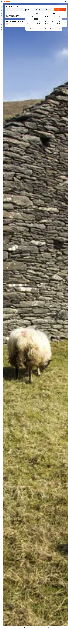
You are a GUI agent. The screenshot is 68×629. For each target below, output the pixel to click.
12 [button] (47, 23)
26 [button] (42, 26)
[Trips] (1, 25)
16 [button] (57, 23)
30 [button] (34, 28)
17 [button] (37, 23)
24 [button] (37, 26)
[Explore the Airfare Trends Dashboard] (1, 16)
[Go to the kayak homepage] (7, 1)
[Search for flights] (1, 5)
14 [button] (30, 23)
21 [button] (30, 26)
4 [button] (39, 18)
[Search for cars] (1, 9)
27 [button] (27, 28)
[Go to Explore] (1, 20)
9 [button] (57, 21)
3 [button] (37, 18)
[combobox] (16, 9)
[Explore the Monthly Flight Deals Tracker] (1, 18)
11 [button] (39, 21)
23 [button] (34, 26)
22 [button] (32, 26)
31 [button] (59, 28)
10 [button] (37, 21)
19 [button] (47, 26)
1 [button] (32, 18)
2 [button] (57, 18)
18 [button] (39, 23)
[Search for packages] (1, 11)
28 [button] (30, 28)
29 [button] (32, 28)
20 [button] (27, 26)
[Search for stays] (1, 7)
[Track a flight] (1, 22)
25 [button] (39, 26)
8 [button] (32, 21)
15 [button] (32, 23)
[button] (2, 1)
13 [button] (27, 23)
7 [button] (52, 21)
